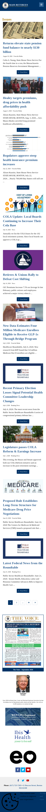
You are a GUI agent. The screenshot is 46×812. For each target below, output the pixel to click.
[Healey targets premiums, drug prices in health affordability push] (23, 85)
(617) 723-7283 (15, 785)
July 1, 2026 (6, 456)
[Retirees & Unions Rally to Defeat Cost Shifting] (23, 260)
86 (29, 602)
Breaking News (15, 405)
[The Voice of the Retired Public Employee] (15, 5)
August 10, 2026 (7, 56)
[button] (17, 769)
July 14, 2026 (7, 230)
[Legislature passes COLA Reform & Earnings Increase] (23, 434)
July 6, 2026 (6, 343)
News (13, 230)
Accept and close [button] (43, 796)
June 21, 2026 (7, 572)
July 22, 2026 (7, 169)
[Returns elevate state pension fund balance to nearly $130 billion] (23, 30)
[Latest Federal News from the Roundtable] (23, 548)
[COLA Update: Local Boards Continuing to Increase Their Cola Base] (23, 202)
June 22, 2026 (7, 518)
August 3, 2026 (7, 111)
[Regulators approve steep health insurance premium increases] (23, 142)
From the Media (18, 56)
